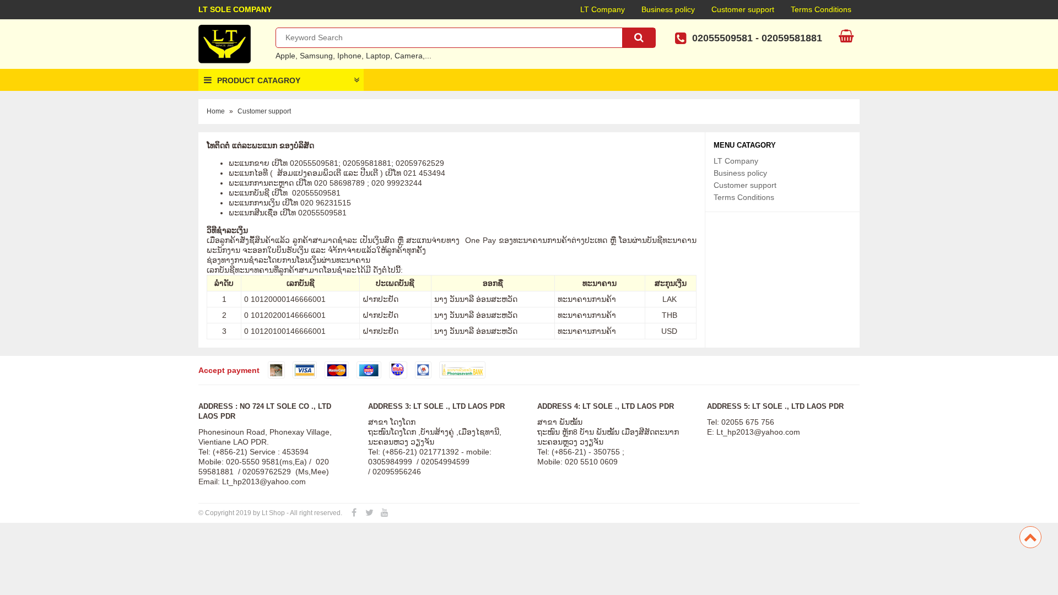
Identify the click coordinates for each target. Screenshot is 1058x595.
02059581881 (792, 38)
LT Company (602, 9)
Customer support (742, 9)
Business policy (668, 9)
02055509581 (722, 38)
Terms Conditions (821, 9)
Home (216, 111)
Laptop (378, 55)
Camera (409, 55)
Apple (285, 55)
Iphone (349, 55)
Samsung (316, 55)
